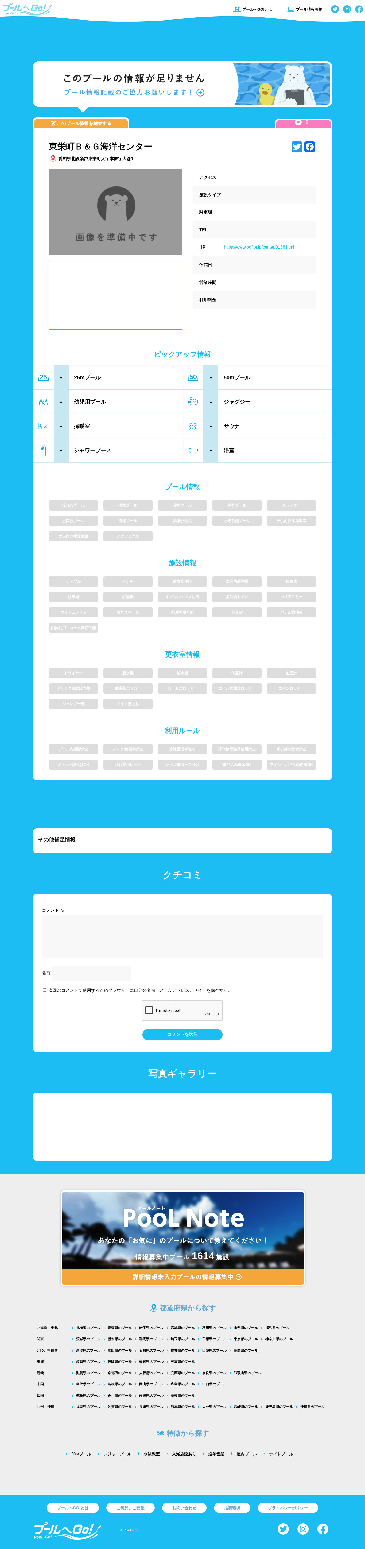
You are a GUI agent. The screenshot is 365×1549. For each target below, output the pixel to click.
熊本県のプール (183, 1407)
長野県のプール (246, 1350)
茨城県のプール (88, 1339)
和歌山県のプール (248, 1373)
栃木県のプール (120, 1339)
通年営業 (216, 1454)
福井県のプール (183, 1350)
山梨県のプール (214, 1350)
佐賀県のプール (120, 1407)
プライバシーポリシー (288, 1508)
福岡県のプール (88, 1407)
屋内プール (247, 1454)
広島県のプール (183, 1384)
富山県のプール (120, 1350)
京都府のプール (120, 1373)
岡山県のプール (151, 1384)
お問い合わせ (184, 1508)
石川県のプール (151, 1350)
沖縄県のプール (312, 1407)
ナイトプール (281, 1454)
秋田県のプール (214, 1328)
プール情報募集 (309, 9)
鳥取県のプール (88, 1384)
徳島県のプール (88, 1395)
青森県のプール (120, 1328)
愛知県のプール (151, 1362)
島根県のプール (120, 1384)
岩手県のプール (151, 1328)
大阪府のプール (151, 1373)
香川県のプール (120, 1395)
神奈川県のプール (279, 1339)
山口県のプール (214, 1384)
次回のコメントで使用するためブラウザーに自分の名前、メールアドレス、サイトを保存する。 (140, 990)
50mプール (81, 1454)
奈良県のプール (214, 1373)
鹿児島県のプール (279, 1407)
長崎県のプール (151, 1407)
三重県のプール (183, 1362)
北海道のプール (88, 1328)
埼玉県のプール (183, 1339)
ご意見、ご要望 (131, 1508)
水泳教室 (152, 1454)
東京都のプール (246, 1339)
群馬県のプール (151, 1339)
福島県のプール (277, 1328)
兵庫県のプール (183, 1373)
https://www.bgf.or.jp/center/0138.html (259, 247)
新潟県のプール (88, 1350)
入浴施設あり (184, 1454)
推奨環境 (232, 1508)
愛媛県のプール (151, 1395)
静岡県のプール (120, 1362)
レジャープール (117, 1454)
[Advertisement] (182, 39)
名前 (46, 973)
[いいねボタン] (298, 122)
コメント (53, 910)
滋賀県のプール (88, 1373)
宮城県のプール (183, 1328)
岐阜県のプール (88, 1362)
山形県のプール (246, 1328)
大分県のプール (214, 1407)
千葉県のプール (214, 1339)
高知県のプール (183, 1395)
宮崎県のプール (246, 1407)
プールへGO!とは (257, 9)
